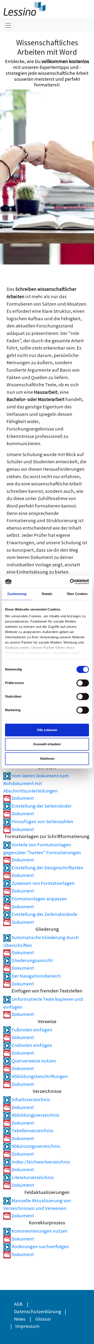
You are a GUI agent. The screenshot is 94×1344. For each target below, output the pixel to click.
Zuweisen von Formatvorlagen (43, 883)
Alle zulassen (47, 730)
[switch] (83, 682)
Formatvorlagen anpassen (39, 899)
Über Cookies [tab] (77, 594)
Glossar (43, 1319)
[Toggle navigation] (8, 24)
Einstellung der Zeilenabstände (44, 914)
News (19, 1319)
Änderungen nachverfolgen (40, 1246)
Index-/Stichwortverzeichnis (40, 1162)
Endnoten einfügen (31, 1045)
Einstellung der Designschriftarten (47, 867)
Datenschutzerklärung (37, 1311)
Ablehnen (47, 758)
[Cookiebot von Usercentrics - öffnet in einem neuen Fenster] (70, 581)
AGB (18, 1304)
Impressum (27, 1326)
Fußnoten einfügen (31, 1030)
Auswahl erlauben (47, 744)
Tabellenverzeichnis (32, 1130)
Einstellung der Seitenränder (41, 806)
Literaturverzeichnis (32, 1177)
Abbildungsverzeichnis (35, 1115)
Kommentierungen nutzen (39, 1231)
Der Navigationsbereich (36, 976)
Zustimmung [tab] (17, 594)
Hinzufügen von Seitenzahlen (42, 821)
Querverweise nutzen (33, 1061)
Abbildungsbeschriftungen (39, 1076)
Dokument (22, 798)
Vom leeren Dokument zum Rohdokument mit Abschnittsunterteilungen (36, 783)
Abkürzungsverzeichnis (35, 1146)
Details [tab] (47, 594)
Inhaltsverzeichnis (30, 1099)
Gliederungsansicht (32, 960)
